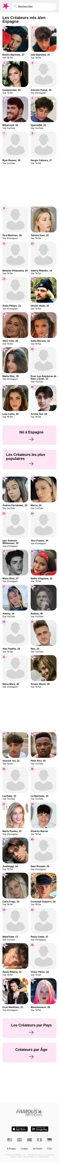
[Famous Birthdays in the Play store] (39, 1129)
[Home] (30, 1112)
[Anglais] (9, 1139)
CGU (49, 1149)
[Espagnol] (19, 1139)
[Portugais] (29, 1139)
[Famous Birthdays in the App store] (20, 1129)
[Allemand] (49, 1139)
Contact (24, 1149)
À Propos (11, 1149)
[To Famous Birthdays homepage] (5, 6)
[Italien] (39, 1139)
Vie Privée (37, 1149)
